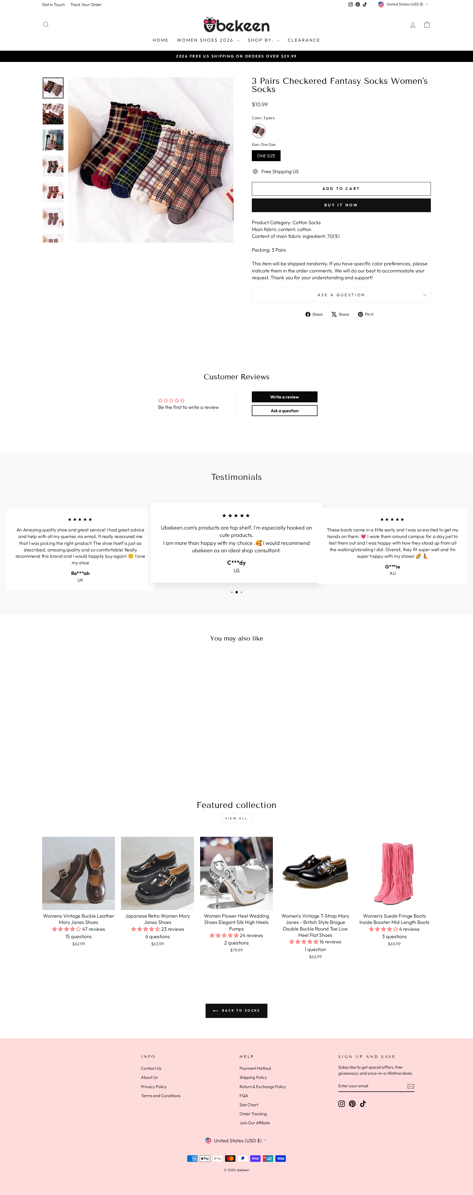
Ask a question (341, 294)
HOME (161, 40)
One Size (266, 154)
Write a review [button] (284, 397)
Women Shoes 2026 (206, 40)
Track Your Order (86, 4)
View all (236, 818)
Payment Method (255, 1068)
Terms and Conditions (160, 1095)
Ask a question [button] (285, 410)
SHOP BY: (261, 40)
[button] (67, 929)
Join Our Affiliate (255, 1122)
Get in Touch (53, 4)
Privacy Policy (154, 1086)
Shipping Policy (253, 1077)
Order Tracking (253, 1113)
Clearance (304, 40)
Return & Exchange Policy (263, 1086)
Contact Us (151, 1068)
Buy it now (341, 205)
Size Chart (249, 1104)
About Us (149, 1077)
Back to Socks (240, 1010)
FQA (244, 1095)
